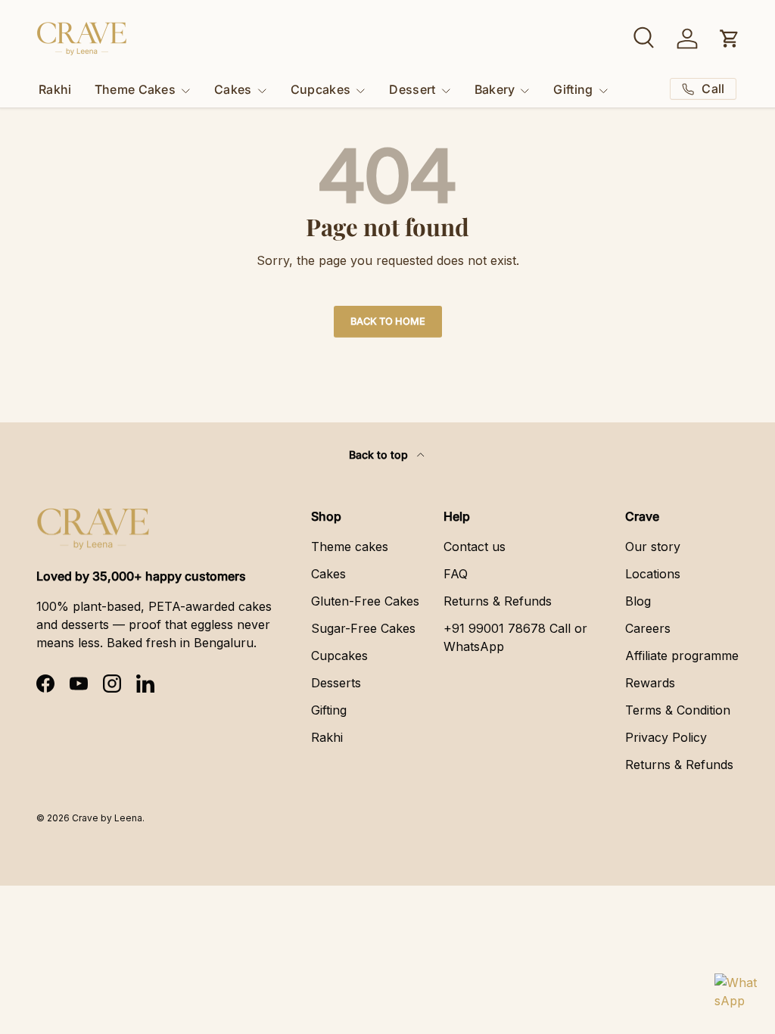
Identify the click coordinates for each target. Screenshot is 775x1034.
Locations (652, 573)
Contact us (475, 546)
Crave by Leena (107, 818)
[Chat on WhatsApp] (735, 994)
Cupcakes (339, 655)
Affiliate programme (682, 655)
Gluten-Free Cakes (365, 601)
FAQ (456, 573)
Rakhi (55, 89)
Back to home (387, 321)
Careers (648, 628)
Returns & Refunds (498, 601)
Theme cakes (349, 546)
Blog (638, 601)
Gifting (329, 710)
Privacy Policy (666, 737)
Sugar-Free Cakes (363, 628)
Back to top (380, 454)
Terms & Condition (677, 710)
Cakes (328, 573)
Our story (652, 546)
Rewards (650, 682)
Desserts (336, 682)
